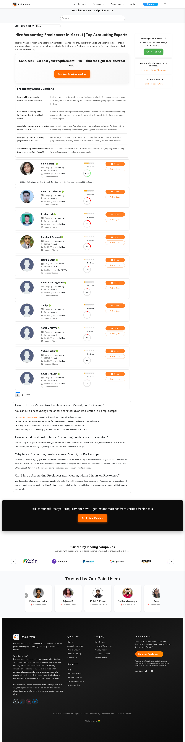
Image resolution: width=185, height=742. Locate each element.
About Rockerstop (75, 646)
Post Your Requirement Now (72, 73)
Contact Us (72, 658)
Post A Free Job (153, 51)
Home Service (78, 4)
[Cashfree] (30, 561)
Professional (116, 4)
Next (28, 394)
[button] (164, 4)
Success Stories (74, 673)
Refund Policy (101, 658)
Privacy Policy (101, 650)
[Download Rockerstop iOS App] (152, 671)
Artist (132, 4)
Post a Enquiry (73, 650)
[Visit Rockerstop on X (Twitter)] (35, 701)
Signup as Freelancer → (149, 654)
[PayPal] (88, 561)
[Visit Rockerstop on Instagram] (28, 701)
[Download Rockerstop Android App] (146, 671)
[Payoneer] (117, 561)
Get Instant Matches (92, 518)
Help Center (100, 642)
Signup (150, 4)
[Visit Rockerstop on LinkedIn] (22, 701)
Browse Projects (74, 677)
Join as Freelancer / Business (153, 70)
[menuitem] (79, 4)
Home (70, 642)
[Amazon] (146, 561)
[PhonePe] (59, 561)
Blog (69, 669)
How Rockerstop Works (153, 83)
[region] (92, 561)
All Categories (73, 685)
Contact (116, 164)
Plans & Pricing (74, 654)
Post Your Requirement (28, 417)
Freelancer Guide (102, 654)
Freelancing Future (75, 681)
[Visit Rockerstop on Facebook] (16, 701)
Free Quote (115, 169)
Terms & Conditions (103, 646)
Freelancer (97, 4)
